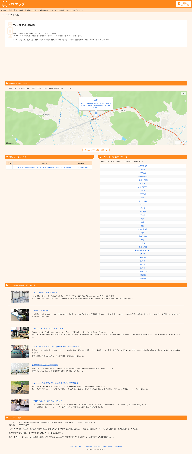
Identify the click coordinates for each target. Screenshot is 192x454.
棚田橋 (142, 264)
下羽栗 (142, 243)
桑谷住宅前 (143, 236)
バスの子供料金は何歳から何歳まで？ (46, 292)
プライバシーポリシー (77, 446)
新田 (142, 222)
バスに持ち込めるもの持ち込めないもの (47, 401)
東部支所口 (143, 247)
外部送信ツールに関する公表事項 (96, 446)
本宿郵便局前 (143, 166)
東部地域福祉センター (143, 250)
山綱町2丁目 (142, 187)
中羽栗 (142, 184)
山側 (142, 233)
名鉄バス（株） (83, 167)
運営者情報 (118, 446)
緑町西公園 (143, 271)
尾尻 (142, 219)
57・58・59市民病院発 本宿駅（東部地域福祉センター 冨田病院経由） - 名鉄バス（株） (96, 105)
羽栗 (142, 240)
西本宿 (142, 254)
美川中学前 (143, 201)
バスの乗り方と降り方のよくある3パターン (48, 329)
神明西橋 (143, 257)
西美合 (142, 205)
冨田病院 (143, 278)
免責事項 (111, 446)
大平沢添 (143, 212)
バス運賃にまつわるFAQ (41, 310)
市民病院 (143, 275)
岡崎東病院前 (143, 177)
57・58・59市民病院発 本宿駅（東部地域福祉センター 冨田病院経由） (45, 167)
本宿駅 (142, 191)
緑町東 (142, 261)
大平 (142, 198)
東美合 (142, 170)
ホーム (4, 15)
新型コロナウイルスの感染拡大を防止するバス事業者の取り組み (56, 347)
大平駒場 (143, 173)
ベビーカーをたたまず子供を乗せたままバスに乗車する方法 (55, 383)
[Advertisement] (96, 64)
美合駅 (142, 208)
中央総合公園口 (142, 180)
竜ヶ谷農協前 (143, 229)
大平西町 (143, 194)
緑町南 (142, 268)
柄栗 (142, 226)
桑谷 (96, 100)
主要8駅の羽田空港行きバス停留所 (45, 365)
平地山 (142, 215)
